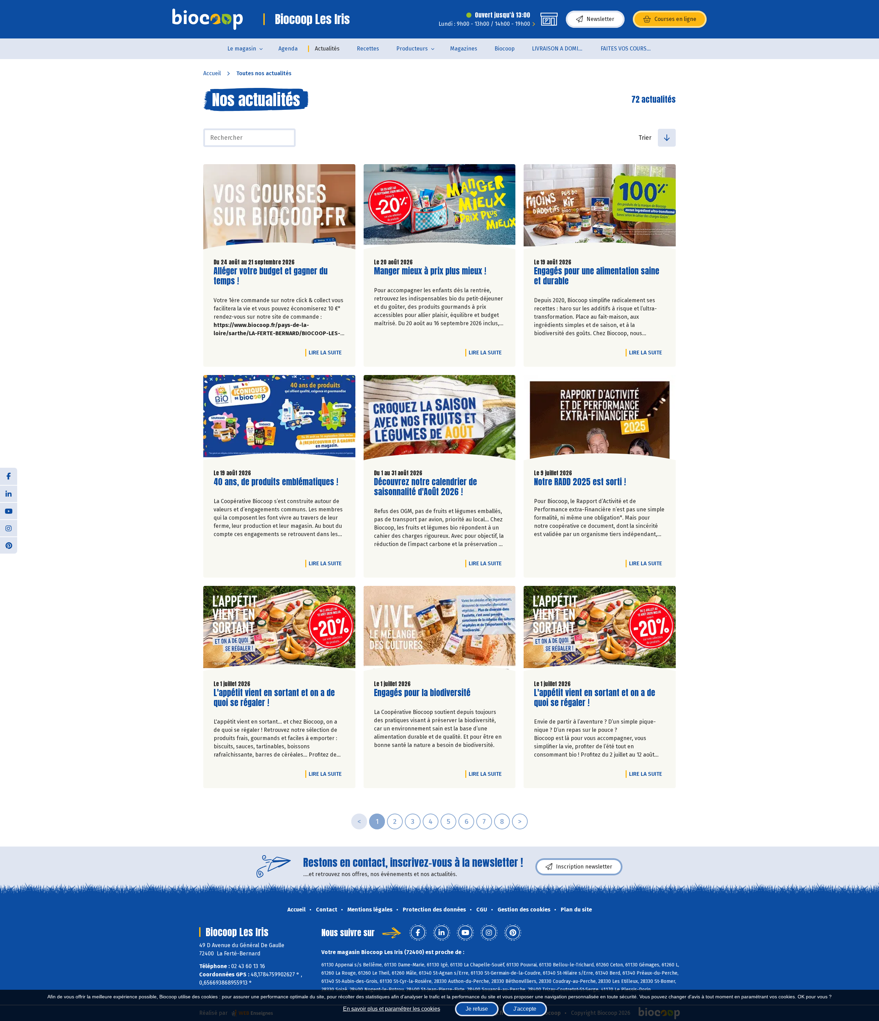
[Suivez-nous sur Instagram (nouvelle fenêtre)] (8, 527)
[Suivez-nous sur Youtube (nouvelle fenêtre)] (8, 510)
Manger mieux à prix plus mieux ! (430, 271)
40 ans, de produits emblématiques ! (276, 482)
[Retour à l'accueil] (207, 19)
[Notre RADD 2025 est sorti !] (600, 419)
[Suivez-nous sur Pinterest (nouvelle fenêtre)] (8, 545)
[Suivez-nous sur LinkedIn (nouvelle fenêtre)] (8, 493)
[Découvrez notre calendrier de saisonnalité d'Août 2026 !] (440, 419)
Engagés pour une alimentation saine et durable (596, 276)
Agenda (288, 48)
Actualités (327, 48)
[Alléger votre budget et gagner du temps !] (279, 208)
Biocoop (504, 48)
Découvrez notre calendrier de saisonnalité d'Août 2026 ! (425, 487)
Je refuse (477, 1009)
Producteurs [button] (412, 48)
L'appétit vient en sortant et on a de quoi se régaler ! (274, 698)
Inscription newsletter (584, 866)
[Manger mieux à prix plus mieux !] (440, 208)
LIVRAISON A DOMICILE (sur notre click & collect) (562, 48)
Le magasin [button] (241, 48)
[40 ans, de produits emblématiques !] (279, 419)
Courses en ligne (675, 19)
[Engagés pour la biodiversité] (440, 630)
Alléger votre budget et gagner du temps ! (271, 276)
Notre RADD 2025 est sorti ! (580, 482)
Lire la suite (327, 352)
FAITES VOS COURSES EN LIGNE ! (631, 48)
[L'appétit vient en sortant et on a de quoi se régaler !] (279, 630)
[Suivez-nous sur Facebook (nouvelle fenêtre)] (8, 476)
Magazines (463, 48)
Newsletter (600, 19)
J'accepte (524, 1009)
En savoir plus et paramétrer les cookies (391, 1009)
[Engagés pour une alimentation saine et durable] (600, 208)
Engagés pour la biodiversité (422, 693)
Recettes (368, 48)
